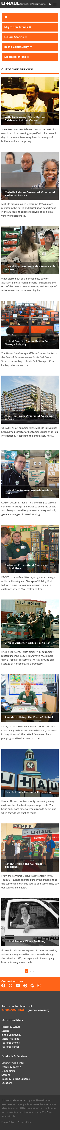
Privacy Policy (8, 1122)
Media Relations (10, 1038)
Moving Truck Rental (13, 1062)
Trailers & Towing (11, 1066)
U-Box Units (8, 1070)
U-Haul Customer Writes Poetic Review (29, 643)
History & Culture (11, 1026)
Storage (6, 1074)
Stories (5, 1030)
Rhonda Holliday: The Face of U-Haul (29, 717)
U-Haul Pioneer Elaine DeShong (25, 941)
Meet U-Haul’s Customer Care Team (28, 792)
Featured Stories (11, 1042)
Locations (7, 1082)
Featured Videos (10, 1046)
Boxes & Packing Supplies (16, 1078)
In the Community (11, 1034)
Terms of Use (24, 1122)
